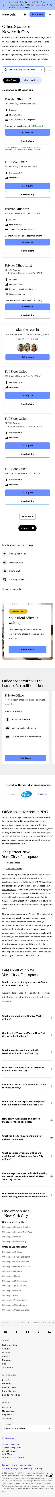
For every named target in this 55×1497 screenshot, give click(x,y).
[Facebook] (16, 1332)
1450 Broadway (9, 890)
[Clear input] (42, 70)
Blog (4, 1364)
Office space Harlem (11, 1276)
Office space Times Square (14, 1300)
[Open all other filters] (49, 69)
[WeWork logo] (8, 14)
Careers (6, 1356)
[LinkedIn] (49, 1332)
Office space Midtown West (15, 1286)
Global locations (9, 1345)
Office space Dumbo (11, 1237)
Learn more (24, 7)
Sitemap (38, 1468)
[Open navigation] (50, 14)
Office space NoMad (11, 1291)
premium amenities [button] (38, 59)
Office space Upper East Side (15, 1310)
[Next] (6, 5)
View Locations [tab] (31, 80)
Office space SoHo (10, 1295)
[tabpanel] (27, 304)
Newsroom (7, 1360)
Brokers (5, 1380)
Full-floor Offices (14, 869)
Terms (14, 1465)
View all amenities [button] (12, 589)
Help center (7, 1415)
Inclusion (6, 1352)
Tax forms (6, 1418)
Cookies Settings (10, 1468)
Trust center (8, 1367)
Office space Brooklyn (13, 1222)
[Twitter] (38, 1332)
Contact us (7, 1407)
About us (6, 1349)
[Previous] (3, 5)
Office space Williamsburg (14, 1242)
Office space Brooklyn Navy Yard (17, 1232)
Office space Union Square (14, 1305)
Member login (8, 1411)
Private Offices (13, 863)
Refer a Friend (9, 1387)
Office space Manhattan (14, 1247)
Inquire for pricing (13, 711)
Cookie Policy (26, 1465)
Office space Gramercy (12, 1271)
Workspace (6, 1323)
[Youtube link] (5, 1332)
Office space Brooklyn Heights (16, 1227)
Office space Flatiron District (15, 1262)
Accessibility (26, 1468)
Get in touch (27, 357)
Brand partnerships (11, 1395)
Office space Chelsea (12, 1252)
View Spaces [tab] (11, 80)
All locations (8, 1438)
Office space (19, 1323)
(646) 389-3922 (10, 1444)
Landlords (6, 1384)
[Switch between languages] (24, 14)
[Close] (51, 5)
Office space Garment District (16, 1266)
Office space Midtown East (14, 1281)
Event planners (9, 1391)
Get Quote (25, 758)
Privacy (5, 1465)
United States (34, 1323)
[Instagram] (27, 1332)
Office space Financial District (16, 1257)
